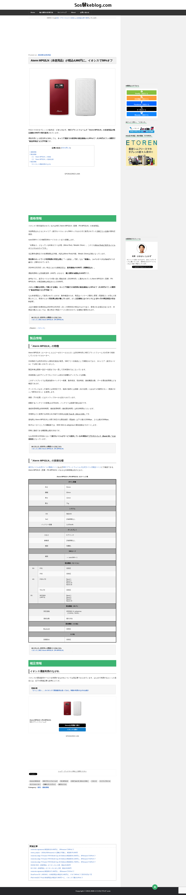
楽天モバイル (62, 784)
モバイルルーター (35, 784)
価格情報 (33, 152)
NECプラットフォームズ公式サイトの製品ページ (82, 467)
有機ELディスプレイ (49, 784)
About (73, 12)
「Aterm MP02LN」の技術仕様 (42, 159)
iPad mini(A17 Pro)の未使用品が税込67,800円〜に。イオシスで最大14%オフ (57, 877)
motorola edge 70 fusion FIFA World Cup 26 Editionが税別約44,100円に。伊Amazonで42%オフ (63, 859)
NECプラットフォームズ (50, 781)
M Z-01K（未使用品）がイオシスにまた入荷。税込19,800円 (51, 868)
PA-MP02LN (64, 781)
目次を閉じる (65, 148)
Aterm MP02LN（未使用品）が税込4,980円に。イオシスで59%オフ (72, 60)
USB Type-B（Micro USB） (79, 781)
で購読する (141, 93)
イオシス (40, 328)
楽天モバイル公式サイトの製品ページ (43, 467)
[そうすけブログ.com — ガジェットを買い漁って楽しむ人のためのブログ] (93, 5)
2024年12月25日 (44, 55)
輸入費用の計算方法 (46, 12)
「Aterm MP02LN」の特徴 (41, 157)
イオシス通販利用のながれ (41, 164)
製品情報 (33, 154)
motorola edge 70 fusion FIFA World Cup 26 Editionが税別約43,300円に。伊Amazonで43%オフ (63, 856)
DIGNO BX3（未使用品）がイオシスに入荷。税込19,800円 (51, 865)
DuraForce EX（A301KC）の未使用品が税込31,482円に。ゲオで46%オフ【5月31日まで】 (61, 874)
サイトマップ (62, 12)
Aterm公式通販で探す (72, 725)
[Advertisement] (72, 36)
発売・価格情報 (43, 787)
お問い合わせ (84, 12)
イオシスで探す (72, 729)
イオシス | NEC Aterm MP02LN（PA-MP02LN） (47, 319)
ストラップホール (105, 781)
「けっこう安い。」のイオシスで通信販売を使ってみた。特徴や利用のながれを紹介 (60, 690)
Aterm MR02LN (35, 781)
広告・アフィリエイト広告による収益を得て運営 (72, 18)
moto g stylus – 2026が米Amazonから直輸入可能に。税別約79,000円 (54, 852)
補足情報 (33, 161)
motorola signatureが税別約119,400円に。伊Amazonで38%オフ (52, 849)
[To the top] (155, 887)
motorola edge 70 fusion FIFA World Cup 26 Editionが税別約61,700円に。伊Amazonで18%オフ (63, 862)
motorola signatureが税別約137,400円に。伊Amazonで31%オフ (52, 871)
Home (33, 12)
